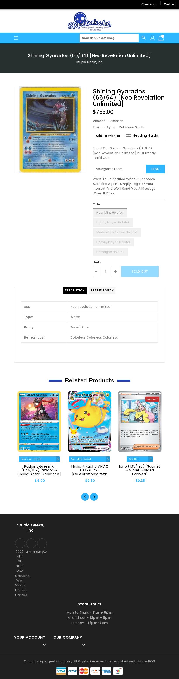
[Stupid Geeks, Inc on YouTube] (32, 4)
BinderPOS (146, 661)
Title (96, 204)
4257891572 (30, 552)
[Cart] (161, 38)
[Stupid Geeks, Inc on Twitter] (15, 4)
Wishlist (170, 4)
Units (97, 262)
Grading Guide (145, 135)
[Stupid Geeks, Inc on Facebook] (7, 4)
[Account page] (152, 38)
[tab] (75, 290)
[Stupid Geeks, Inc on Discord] (40, 4)
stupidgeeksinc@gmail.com (41, 552)
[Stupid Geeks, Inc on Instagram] (23, 4)
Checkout (149, 4)
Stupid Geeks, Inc (89, 62)
